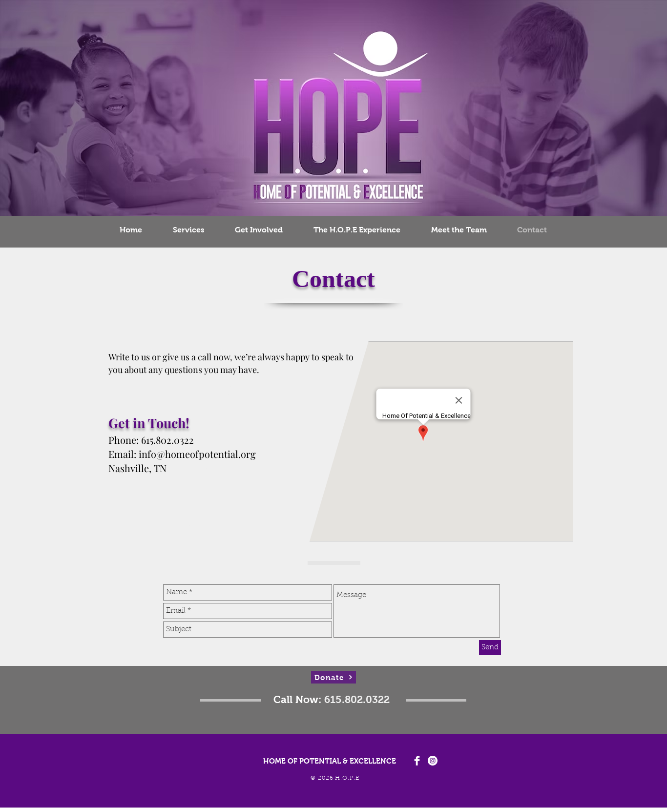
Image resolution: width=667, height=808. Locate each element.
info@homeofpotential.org (197, 453)
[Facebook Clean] (417, 761)
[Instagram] (433, 761)
